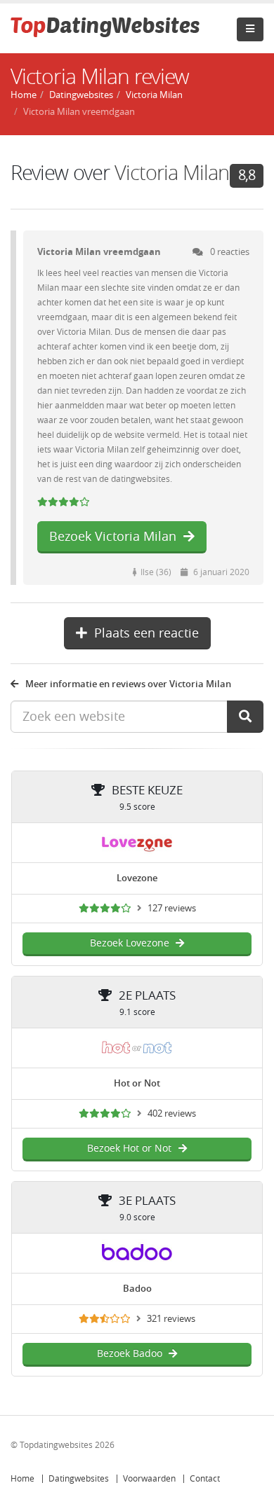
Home (22, 1479)
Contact (205, 1479)
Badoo (137, 1288)
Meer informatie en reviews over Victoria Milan (128, 684)
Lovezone (137, 878)
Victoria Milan (172, 173)
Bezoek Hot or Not (129, 1148)
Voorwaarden (149, 1479)
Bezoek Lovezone (129, 943)
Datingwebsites (78, 1479)
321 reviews (171, 1318)
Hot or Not (137, 1083)
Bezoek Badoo (129, 1354)
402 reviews (172, 1113)
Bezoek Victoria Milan (112, 536)
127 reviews (172, 908)
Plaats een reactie (146, 633)
